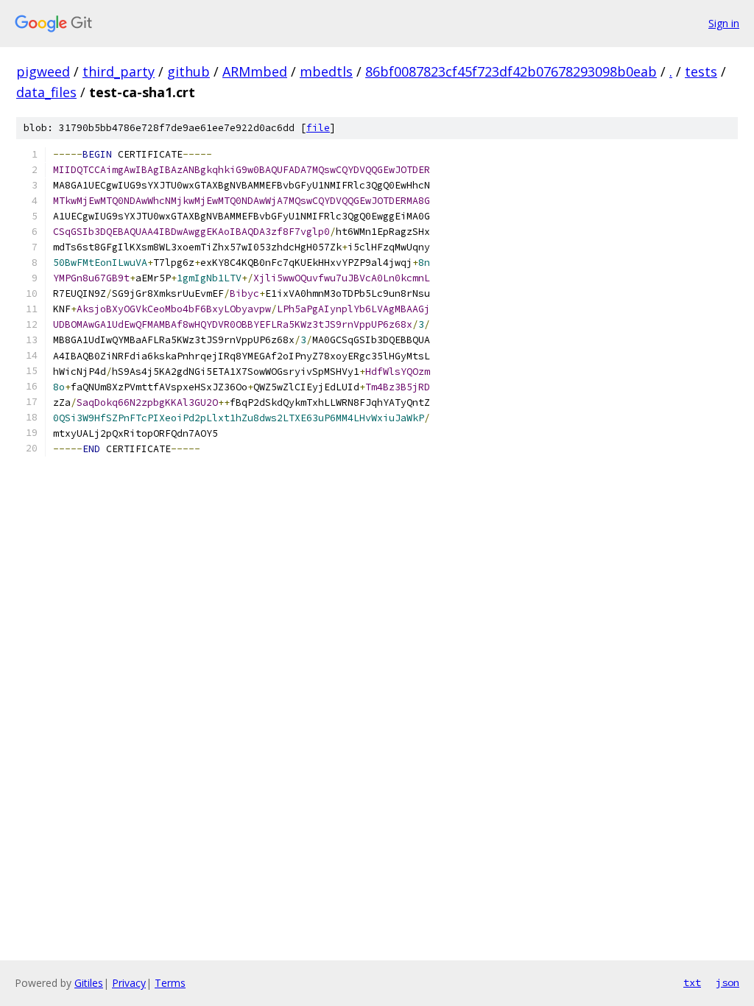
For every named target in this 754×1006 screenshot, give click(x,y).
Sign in (723, 23)
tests (701, 71)
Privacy (129, 983)
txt (692, 982)
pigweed (43, 71)
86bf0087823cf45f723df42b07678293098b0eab (511, 71)
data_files (46, 92)
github (188, 71)
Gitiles (88, 983)
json (727, 982)
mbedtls (326, 71)
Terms (170, 983)
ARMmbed (254, 71)
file (318, 128)
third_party (118, 71)
